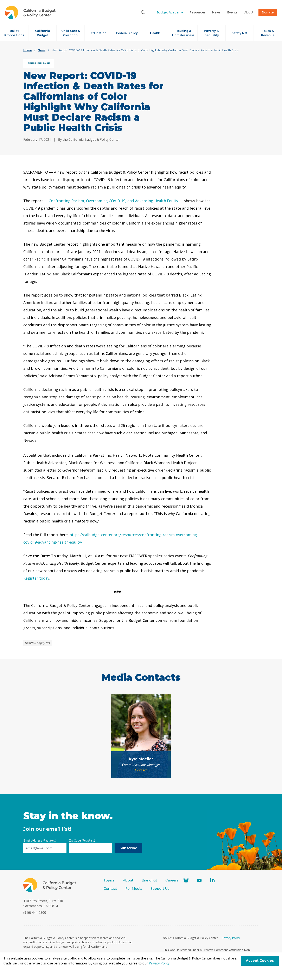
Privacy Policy (231, 938)
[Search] (143, 12)
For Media (133, 889)
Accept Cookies (260, 961)
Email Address (39, 840)
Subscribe (128, 848)
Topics (109, 880)
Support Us (160, 889)
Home (27, 50)
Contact (141, 770)
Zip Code (82, 840)
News (41, 50)
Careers (171, 880)
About (128, 880)
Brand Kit (149, 880)
